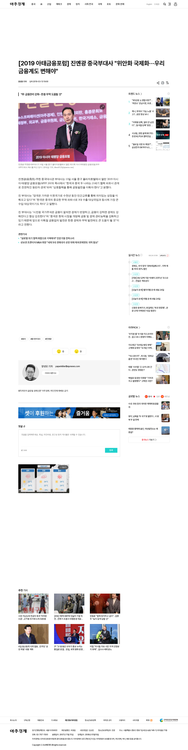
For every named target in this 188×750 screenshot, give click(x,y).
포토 (109, 4)
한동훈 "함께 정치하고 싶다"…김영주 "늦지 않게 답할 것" (104, 617)
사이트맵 (136, 720)
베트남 (167, 396)
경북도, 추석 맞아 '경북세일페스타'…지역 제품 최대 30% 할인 (150, 267)
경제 (69, 4)
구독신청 (27, 720)
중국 (33, 4)
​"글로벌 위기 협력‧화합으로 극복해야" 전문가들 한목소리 (47, 238)
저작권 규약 (107, 720)
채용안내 (40, 720)
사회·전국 (89, 4)
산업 (49, 4)
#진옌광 (48, 339)
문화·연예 (120, 4)
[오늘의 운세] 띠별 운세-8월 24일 (146, 299)
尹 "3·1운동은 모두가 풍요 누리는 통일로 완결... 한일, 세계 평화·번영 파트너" (68, 648)
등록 (111, 450)
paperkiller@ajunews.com (67, 366)
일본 (158, 396)
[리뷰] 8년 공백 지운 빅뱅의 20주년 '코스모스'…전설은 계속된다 (150, 279)
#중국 (23, 339)
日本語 (156, 4)
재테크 (59, 4)
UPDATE (163, 256)
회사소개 (13, 720)
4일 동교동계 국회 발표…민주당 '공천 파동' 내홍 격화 (33, 648)
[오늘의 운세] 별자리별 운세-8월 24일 (148, 290)
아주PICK (133, 327)
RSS (148, 720)
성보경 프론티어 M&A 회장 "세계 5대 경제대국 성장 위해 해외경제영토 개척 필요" (59, 242)
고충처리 (122, 720)
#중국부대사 (35, 339)
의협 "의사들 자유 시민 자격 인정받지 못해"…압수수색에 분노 (104, 648)
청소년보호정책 (90, 720)
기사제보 (54, 720)
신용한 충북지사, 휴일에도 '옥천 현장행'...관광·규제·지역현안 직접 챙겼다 (150, 309)
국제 (100, 4)
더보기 (141, 441)
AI (41, 4)
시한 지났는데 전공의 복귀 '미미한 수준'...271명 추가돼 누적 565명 (32, 617)
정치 (78, 4)
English (149, 4)
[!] (168, 94)
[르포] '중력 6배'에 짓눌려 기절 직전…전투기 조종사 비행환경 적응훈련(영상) (68, 617)
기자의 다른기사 (50, 373)
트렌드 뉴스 (134, 93)
